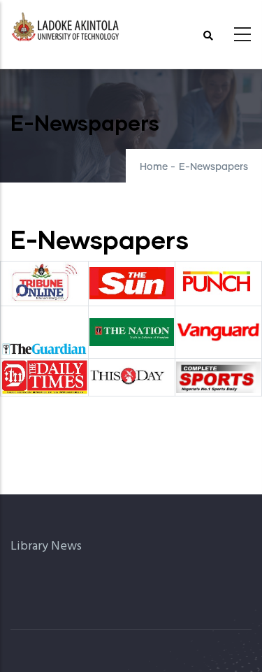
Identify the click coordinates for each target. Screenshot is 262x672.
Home (154, 167)
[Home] (66, 30)
